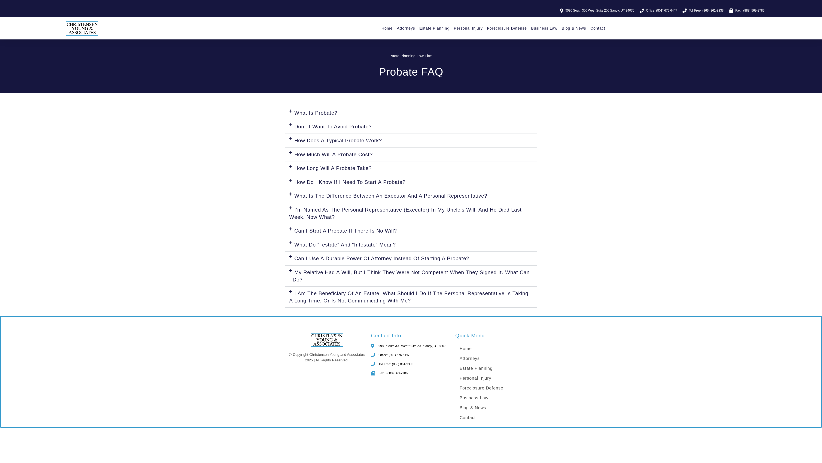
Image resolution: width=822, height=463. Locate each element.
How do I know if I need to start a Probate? (349, 182)
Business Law (544, 28)
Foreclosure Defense (507, 28)
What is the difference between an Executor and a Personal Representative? (390, 196)
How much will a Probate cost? (333, 154)
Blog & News (574, 28)
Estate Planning (434, 28)
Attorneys (406, 28)
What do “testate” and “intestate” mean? (345, 245)
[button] (411, 113)
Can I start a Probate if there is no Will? (345, 231)
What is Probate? (315, 113)
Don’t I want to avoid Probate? (333, 126)
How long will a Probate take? (333, 168)
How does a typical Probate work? (338, 140)
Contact (597, 28)
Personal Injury (468, 28)
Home (387, 28)
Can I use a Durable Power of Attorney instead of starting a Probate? (381, 258)
